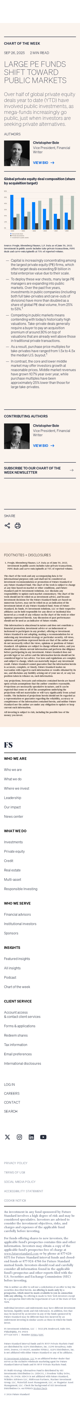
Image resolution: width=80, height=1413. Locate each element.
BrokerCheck (40, 1388)
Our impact (12, 807)
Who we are (13, 769)
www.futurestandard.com (21, 1253)
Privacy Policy (16, 1163)
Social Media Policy (20, 1182)
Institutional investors (20, 924)
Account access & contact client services (22, 1014)
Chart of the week (17, 987)
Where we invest (16, 788)
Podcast (10, 977)
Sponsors (11, 933)
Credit (8, 861)
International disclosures (22, 1063)
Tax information (15, 1045)
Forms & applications (19, 1026)
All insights (12, 968)
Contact (12, 1102)
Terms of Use (14, 1172)
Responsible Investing (20, 889)
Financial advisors (17, 914)
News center (13, 816)
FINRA (34, 1334)
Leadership (12, 798)
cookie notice (15, 1200)
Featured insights (17, 959)
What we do (13, 779)
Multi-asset (12, 879)
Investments (13, 842)
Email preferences (18, 1054)
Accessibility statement (23, 1191)
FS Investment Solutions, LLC (19, 1358)
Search (11, 1111)
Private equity (14, 851)
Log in (9, 1084)
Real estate (12, 870)
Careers (11, 1093)
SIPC (41, 1334)
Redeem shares (16, 1035)
